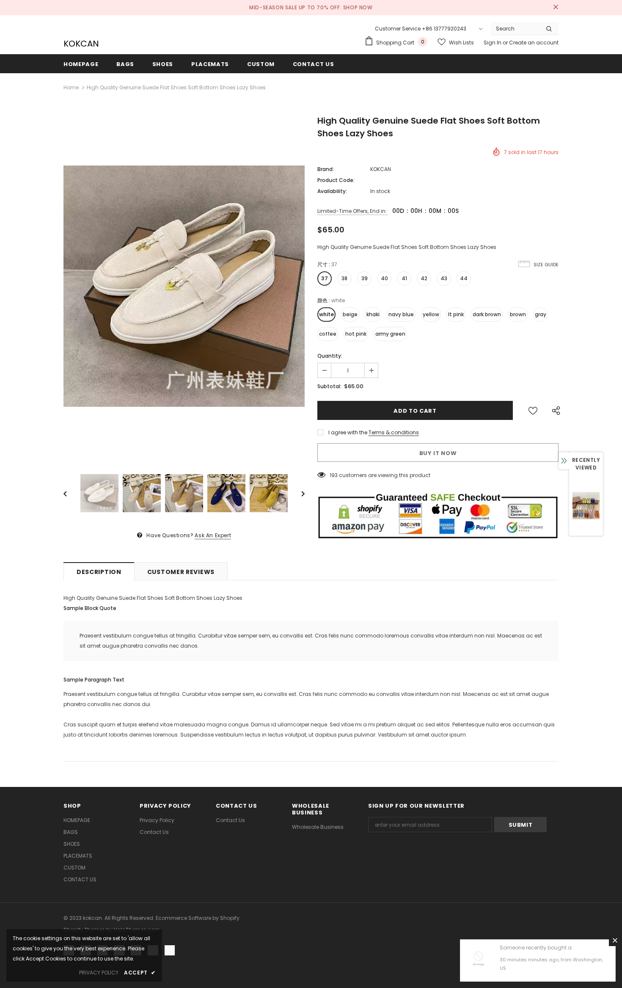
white (326, 314)
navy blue (401, 314)
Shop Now (358, 7)
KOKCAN (80, 43)
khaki (373, 314)
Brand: (325, 169)
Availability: (332, 191)
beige (350, 314)
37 (324, 278)
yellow (431, 314)
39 (364, 278)
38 (344, 278)
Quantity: (329, 355)
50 (333, 475)
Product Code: (336, 180)
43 (443, 278)
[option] (184, 286)
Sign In (493, 42)
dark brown (487, 314)
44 (464, 278)
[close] (555, 7)
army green (390, 333)
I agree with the (347, 432)
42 (424, 278)
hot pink (355, 333)
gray (540, 314)
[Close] (615, 940)
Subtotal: (329, 386)
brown (518, 314)
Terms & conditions (394, 432)
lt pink (456, 314)
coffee (327, 333)
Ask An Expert (213, 535)
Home (71, 87)
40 (384, 278)
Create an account (534, 42)
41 (404, 278)
